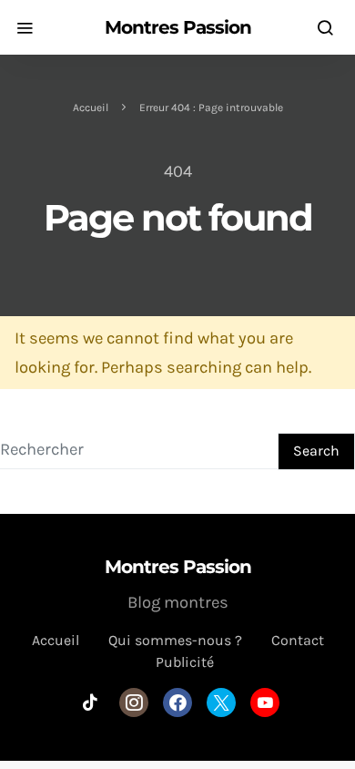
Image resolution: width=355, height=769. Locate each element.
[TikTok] (90, 702)
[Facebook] (177, 702)
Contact (297, 640)
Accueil (90, 107)
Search (316, 450)
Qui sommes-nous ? (175, 640)
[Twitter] (221, 702)
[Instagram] (134, 702)
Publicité (185, 662)
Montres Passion (178, 27)
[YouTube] (265, 702)
